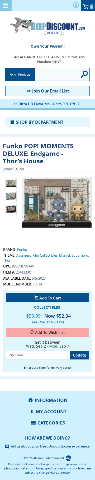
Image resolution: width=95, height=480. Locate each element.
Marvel (64, 255)
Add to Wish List (50, 332)
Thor (7, 260)
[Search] (85, 74)
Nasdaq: (49, 61)
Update (79, 355)
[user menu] (76, 5)
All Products (22, 74)
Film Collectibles (45, 255)
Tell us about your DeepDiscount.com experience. (50, 446)
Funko (22, 249)
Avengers (23, 255)
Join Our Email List (50, 91)
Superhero (80, 255)
